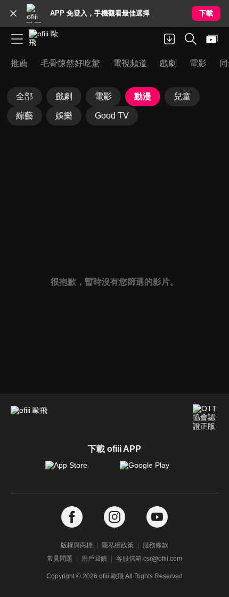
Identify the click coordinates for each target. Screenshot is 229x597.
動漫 (142, 96)
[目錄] (17, 39)
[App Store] (77, 470)
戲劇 (63, 96)
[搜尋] (190, 39)
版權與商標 (77, 545)
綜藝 (24, 115)
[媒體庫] (212, 39)
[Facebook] (72, 517)
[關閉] (13, 13)
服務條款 (155, 545)
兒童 (182, 96)
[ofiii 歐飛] (47, 39)
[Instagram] (114, 517)
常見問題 (59, 558)
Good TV (112, 115)
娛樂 (63, 115)
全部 (24, 96)
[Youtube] (157, 517)
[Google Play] (152, 470)
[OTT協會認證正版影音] (205, 417)
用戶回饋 (94, 558)
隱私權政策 (118, 545)
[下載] (169, 39)
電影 (103, 96)
